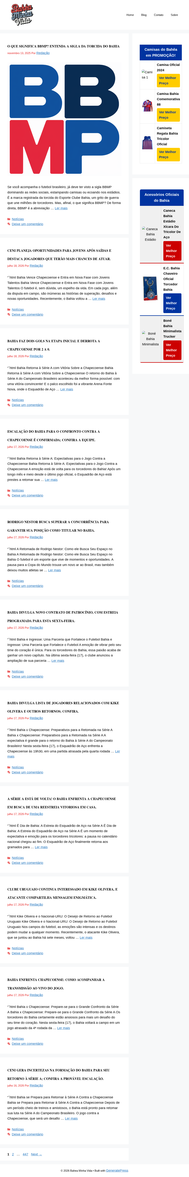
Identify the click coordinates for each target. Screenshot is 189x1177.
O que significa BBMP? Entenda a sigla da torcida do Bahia (63, 46)
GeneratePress (117, 1170)
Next (36, 1154)
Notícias (18, 219)
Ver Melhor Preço (167, 80)
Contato (158, 14)
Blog (144, 14)
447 (26, 1154)
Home (130, 14)
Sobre (174, 14)
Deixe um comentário (27, 224)
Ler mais (61, 208)
